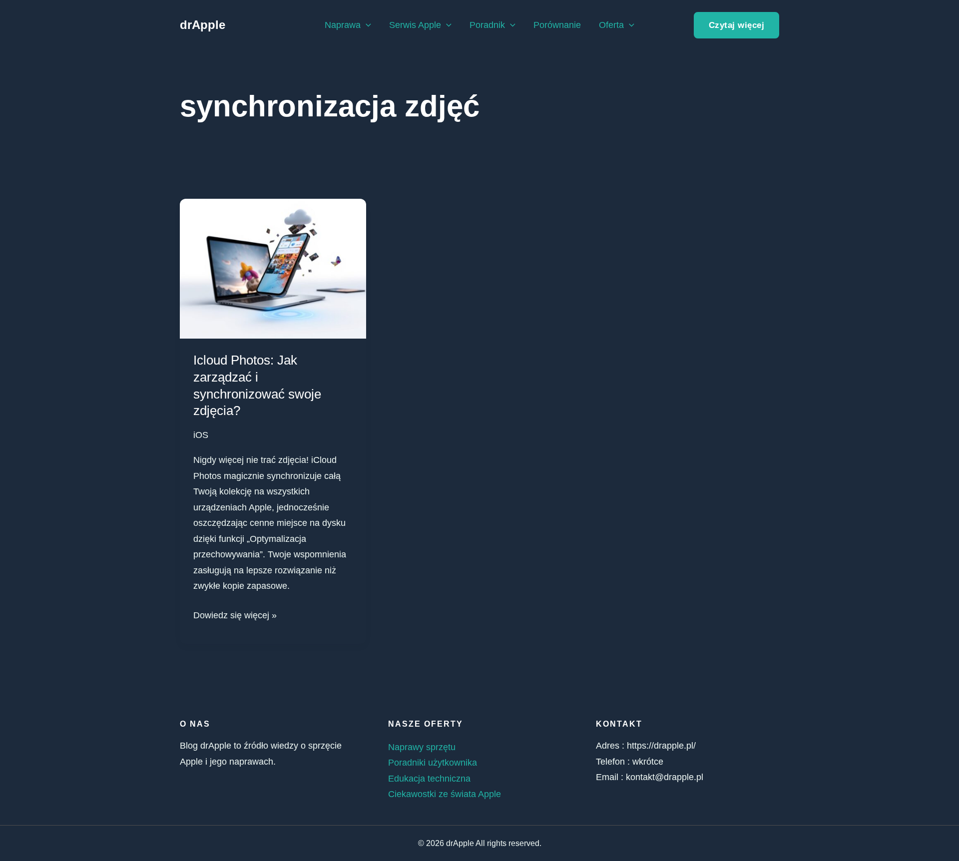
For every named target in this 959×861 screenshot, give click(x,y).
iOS (200, 435)
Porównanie (557, 25)
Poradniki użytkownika (432, 763)
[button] (366, 25)
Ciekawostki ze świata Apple (444, 794)
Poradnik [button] (487, 25)
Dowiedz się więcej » (235, 614)
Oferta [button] (611, 25)
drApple (202, 24)
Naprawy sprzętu (422, 747)
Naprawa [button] (343, 25)
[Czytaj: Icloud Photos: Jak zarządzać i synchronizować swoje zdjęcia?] (273, 268)
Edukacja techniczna (429, 779)
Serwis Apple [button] (415, 25)
